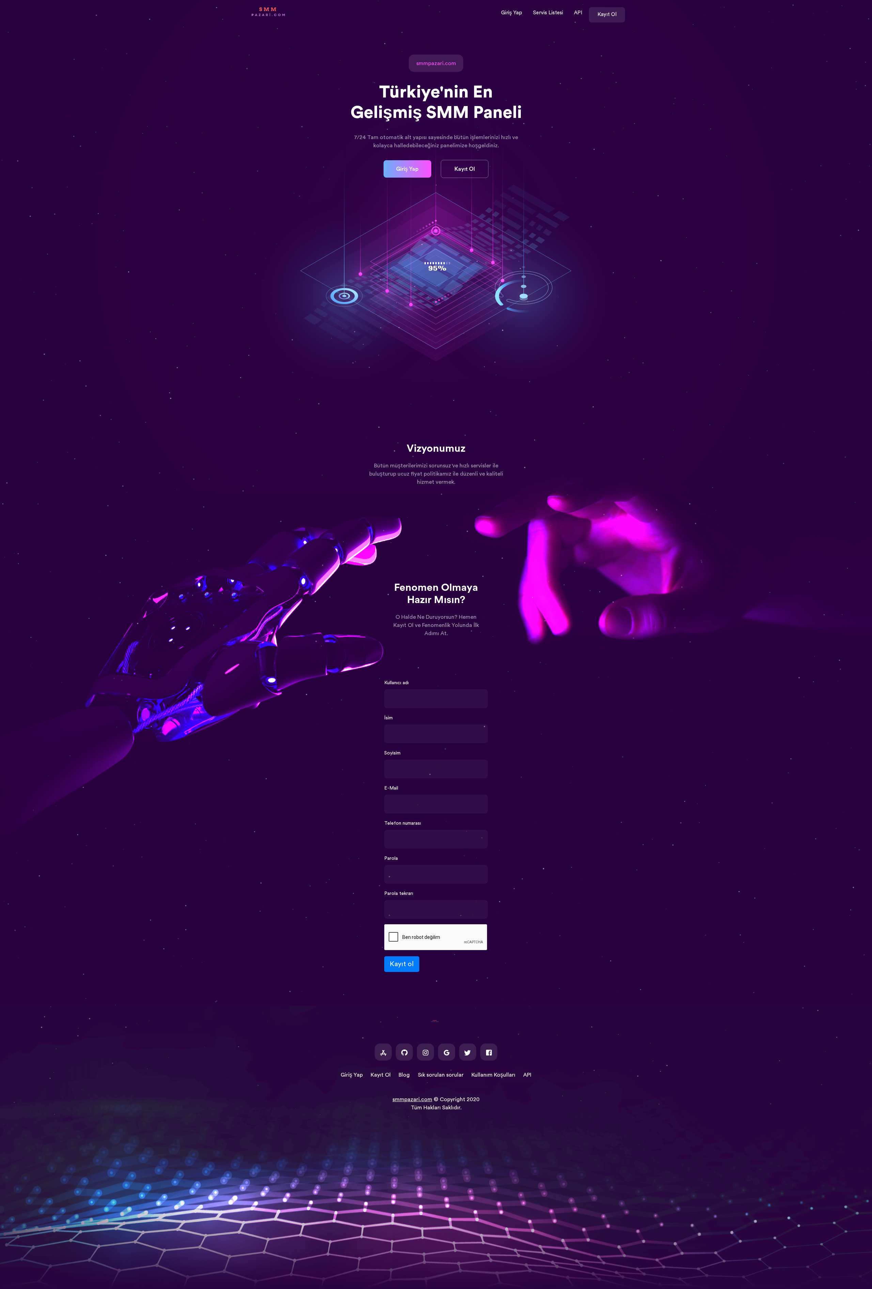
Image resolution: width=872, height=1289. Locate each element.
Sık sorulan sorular (441, 1075)
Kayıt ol (402, 964)
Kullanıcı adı (396, 682)
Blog (404, 1075)
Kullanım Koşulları (493, 1075)
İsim (388, 718)
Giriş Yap (511, 12)
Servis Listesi (548, 12)
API (578, 12)
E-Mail (391, 788)
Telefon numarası (402, 823)
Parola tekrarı (398, 893)
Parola (391, 858)
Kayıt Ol (607, 14)
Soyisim (392, 753)
